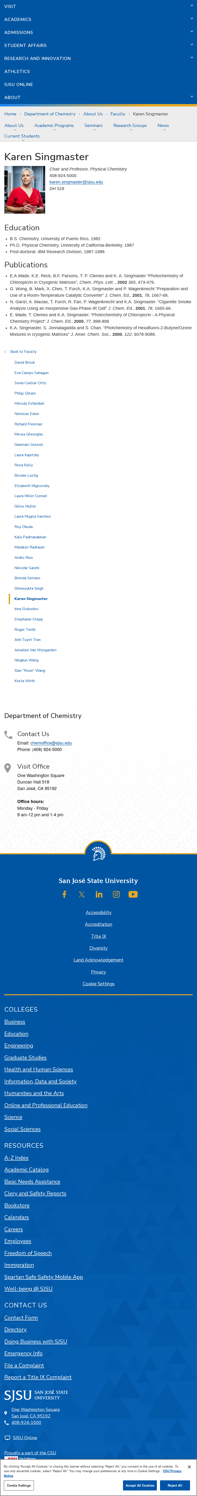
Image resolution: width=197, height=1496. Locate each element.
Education (16, 1033)
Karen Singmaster (31, 598)
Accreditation (98, 924)
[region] (98, 1477)
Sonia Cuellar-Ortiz (30, 383)
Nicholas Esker (26, 413)
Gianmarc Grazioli (28, 444)
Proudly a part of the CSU (30, 1453)
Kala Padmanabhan (30, 537)
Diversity (98, 948)
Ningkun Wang (26, 660)
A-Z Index (16, 1157)
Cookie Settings (99, 984)
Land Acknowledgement (98, 960)
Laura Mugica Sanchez (32, 516)
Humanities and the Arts (34, 1093)
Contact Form (21, 1317)
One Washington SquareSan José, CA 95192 (36, 1413)
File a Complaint (24, 1365)
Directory (15, 1329)
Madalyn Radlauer (29, 547)
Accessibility (98, 912)
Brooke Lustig (26, 475)
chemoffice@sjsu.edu (51, 742)
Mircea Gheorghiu (28, 434)
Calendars (16, 1217)
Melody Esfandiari (29, 403)
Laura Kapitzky (26, 455)
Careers (13, 1229)
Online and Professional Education (45, 1105)
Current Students (22, 136)
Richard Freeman (28, 424)
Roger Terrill (25, 629)
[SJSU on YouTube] (133, 894)
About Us (93, 114)
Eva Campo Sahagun (31, 373)
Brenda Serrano (27, 578)
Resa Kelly (23, 465)
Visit (10, 6)
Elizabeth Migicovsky (31, 485)
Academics (17, 19)
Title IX (98, 936)
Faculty (118, 114)
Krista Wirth (24, 681)
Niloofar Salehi (26, 568)
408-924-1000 (26, 1422)
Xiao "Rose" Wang (29, 670)
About (12, 97)
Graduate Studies (25, 1057)
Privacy (98, 972)
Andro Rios (23, 557)
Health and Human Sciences (38, 1069)
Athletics (17, 71)
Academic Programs (54, 125)
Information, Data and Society (40, 1081)
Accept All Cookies (140, 1485)
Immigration (19, 1265)
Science (13, 1117)
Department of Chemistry (49, 114)
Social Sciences (22, 1129)
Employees (17, 1241)
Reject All (175, 1485)
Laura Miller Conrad (30, 496)
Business (14, 1021)
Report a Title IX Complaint (38, 1377)
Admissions (18, 32)
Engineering (18, 1045)
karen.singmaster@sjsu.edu (76, 182)
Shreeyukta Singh (28, 588)
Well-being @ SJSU (28, 1288)
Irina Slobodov (26, 609)
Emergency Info (23, 1353)
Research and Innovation (37, 58)
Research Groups (130, 125)
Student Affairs (25, 45)
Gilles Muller (25, 506)
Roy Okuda (23, 526)
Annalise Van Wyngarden (35, 650)
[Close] (189, 1467)
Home (10, 114)
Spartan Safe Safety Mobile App (43, 1277)
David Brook (24, 362)
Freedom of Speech (28, 1253)
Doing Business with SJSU (35, 1341)
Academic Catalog (26, 1169)
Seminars (94, 125)
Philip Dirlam (25, 393)
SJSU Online (18, 84)
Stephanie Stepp (28, 619)
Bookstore (17, 1205)
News (163, 125)
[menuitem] (15, 125)
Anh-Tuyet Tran (27, 639)
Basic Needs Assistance (32, 1181)
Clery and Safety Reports (35, 1193)
